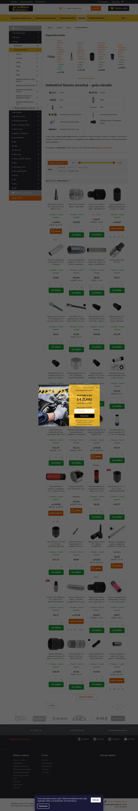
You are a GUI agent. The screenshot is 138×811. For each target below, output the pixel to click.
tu (75, 801)
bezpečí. (91, 420)
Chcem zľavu (84, 416)
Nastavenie (43, 806)
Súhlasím (95, 800)
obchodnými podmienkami (84, 424)
